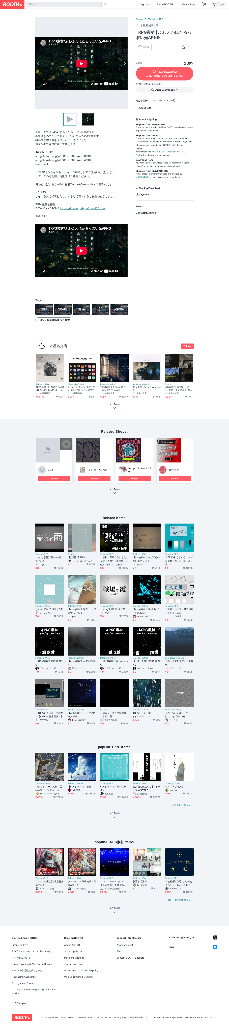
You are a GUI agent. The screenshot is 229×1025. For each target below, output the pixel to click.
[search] (98, 4)
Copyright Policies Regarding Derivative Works (33, 991)
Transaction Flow (73, 964)
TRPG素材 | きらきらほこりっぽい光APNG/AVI (114, 388)
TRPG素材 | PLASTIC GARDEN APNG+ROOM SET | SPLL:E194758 (50, 388)
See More (114, 489)
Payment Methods (74, 957)
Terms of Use (67, 1017)
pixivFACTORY (142, 177)
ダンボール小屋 (97, 470)
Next (125, 63)
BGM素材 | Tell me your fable (146, 388)
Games (139, 19)
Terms (139, 206)
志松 (50, 470)
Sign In (144, 4)
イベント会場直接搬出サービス (28, 970)
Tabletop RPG (155, 19)
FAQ (119, 951)
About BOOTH (165, 4)
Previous (38, 63)
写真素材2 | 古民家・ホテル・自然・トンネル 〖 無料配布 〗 (178, 388)
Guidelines (106, 1017)
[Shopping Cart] (204, 4)
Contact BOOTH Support (130, 957)
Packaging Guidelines (24, 976)
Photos (168, 384)
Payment (144, 194)
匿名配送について (21, 957)
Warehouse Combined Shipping (81, 970)
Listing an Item (20, 945)
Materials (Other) (76, 384)
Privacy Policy (121, 1017)
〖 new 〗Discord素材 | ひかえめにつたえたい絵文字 (81, 388)
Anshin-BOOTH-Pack (162, 151)
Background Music (141, 384)
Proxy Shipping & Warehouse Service (32, 964)
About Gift (145, 107)
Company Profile (50, 1017)
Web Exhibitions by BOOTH (79, 976)
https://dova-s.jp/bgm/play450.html (82, 208)
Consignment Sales (22, 983)
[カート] (157, 25)
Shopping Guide (73, 951)
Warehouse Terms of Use (87, 1017)
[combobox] (64, 4)
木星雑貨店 (58, 346)
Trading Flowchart (149, 188)
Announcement (125, 945)
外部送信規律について (140, 1017)
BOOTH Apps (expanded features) (31, 951)
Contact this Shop (146, 212)
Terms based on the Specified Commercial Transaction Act (180, 1017)
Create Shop (188, 4)
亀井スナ (173, 470)
